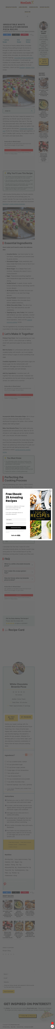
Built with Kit (15, 535)
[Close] (50, 490)
